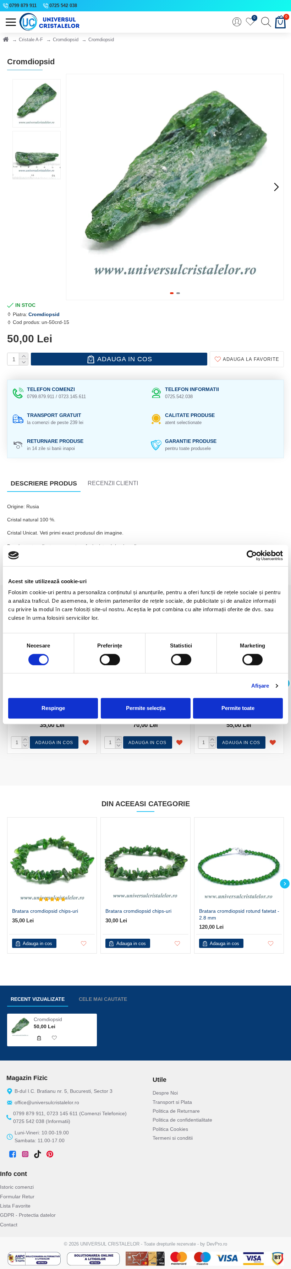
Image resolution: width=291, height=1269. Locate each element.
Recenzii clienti (113, 483)
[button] (73, 187)
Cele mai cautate (103, 999)
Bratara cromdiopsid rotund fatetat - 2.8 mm (239, 914)
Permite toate (237, 708)
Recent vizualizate (38, 999)
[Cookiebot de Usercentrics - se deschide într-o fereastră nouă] (252, 555)
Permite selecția (145, 708)
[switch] (110, 659)
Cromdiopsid (65, 39)
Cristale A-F (31, 39)
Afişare (260, 686)
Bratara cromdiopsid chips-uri (45, 911)
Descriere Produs (44, 483)
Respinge (53, 708)
